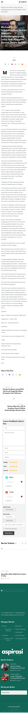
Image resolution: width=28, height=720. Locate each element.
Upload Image (6, 507)
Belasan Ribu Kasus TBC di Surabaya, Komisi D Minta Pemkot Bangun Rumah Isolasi (15, 408)
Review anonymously (11, 529)
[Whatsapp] (19, 64)
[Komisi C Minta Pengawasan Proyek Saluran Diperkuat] (5, 667)
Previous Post (9, 387)
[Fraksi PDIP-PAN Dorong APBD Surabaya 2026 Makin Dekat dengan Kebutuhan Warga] (5, 677)
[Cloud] (22, 64)
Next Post (20, 404)
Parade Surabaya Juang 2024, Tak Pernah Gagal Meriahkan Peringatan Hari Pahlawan (13, 391)
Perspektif (14, 664)
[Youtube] (12, 64)
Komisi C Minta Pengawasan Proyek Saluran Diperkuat (18, 668)
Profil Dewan (5, 571)
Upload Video (6, 514)
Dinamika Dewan (15, 674)
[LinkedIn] (15, 64)
